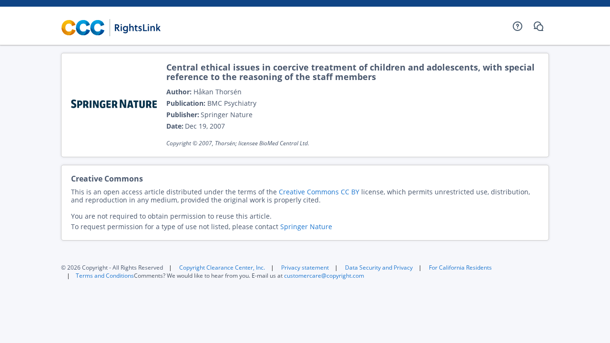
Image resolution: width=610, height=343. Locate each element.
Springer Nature (306, 226)
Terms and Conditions (105, 276)
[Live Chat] (538, 26)
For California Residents (460, 267)
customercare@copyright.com (324, 276)
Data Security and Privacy (379, 267)
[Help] (517, 26)
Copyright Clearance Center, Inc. (222, 267)
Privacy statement (305, 267)
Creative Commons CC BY (319, 191)
